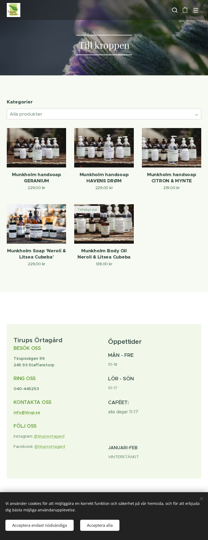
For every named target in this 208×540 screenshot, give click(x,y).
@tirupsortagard (49, 436)
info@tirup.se (27, 412)
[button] (174, 10)
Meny (195, 10)
